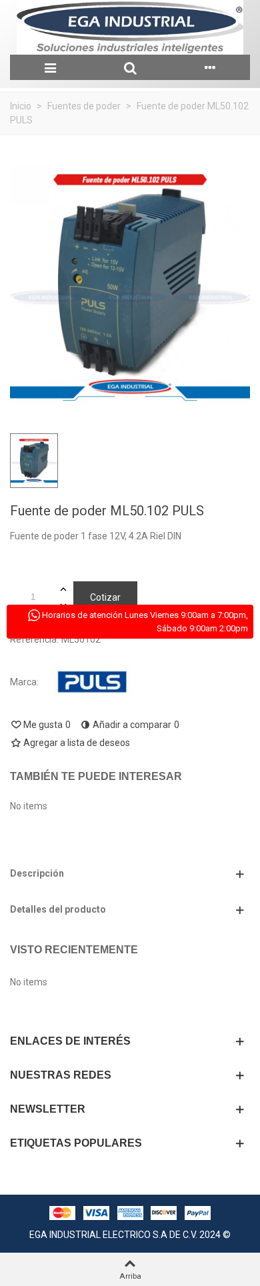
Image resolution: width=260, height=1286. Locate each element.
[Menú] (50, 67)
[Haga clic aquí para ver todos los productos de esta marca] (92, 683)
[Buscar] (130, 67)
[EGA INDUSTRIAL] (130, 27)
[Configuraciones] (210, 67)
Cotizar (105, 597)
